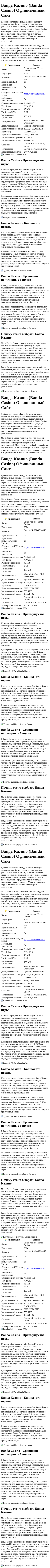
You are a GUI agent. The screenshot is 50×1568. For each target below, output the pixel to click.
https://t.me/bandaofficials (34, 94)
